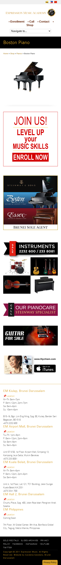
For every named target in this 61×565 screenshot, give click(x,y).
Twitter (7, 548)
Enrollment (17, 21)
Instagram (31, 544)
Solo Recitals (11, 540)
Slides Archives (29, 540)
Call (31, 21)
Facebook (18, 544)
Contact (44, 21)
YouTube (44, 544)
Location (10, 396)
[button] (50, 562)
